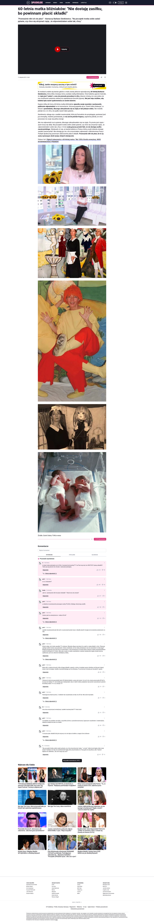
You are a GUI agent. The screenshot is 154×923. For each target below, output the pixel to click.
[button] (115, 3)
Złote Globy (79, 886)
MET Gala (79, 888)
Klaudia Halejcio (29, 893)
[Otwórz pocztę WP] (110, 2)
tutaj (56, 919)
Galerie (67, 2)
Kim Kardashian (29, 888)
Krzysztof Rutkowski (30, 889)
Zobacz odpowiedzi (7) (51, 621)
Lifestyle (84, 2)
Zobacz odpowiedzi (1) (51, 573)
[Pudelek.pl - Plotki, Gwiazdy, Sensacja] (38, 2)
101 (100, 655)
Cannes (79, 891)
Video (61, 2)
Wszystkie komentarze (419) (71, 760)
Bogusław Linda (106, 884)
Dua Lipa (54, 886)
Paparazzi (75, 2)
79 (100, 686)
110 (100, 618)
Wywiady (48, 2)
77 (100, 697)
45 (104, 584)
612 (100, 570)
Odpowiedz (45, 570)
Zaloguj (121, 2)
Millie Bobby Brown (107, 895)
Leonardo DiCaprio (107, 891)
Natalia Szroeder (55, 893)
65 (100, 754)
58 (100, 725)
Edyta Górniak (55, 895)
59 (104, 570)
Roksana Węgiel (55, 897)
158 (100, 607)
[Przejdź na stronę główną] (28, 4)
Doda (53, 884)
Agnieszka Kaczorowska (31, 884)
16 (104, 754)
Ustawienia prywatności (77, 909)
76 (100, 712)
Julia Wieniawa (29, 891)
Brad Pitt (105, 886)
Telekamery (79, 889)
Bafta (78, 893)
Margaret (54, 891)
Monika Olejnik (29, 886)
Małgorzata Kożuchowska (108, 893)
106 (100, 634)
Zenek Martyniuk (55, 888)
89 (100, 672)
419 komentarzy (93, 77)
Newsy (55, 2)
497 (100, 584)
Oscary (78, 884)
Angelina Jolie (106, 889)
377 (100, 596)
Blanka (53, 889)
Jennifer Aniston (106, 888)
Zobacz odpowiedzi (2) (51, 659)
